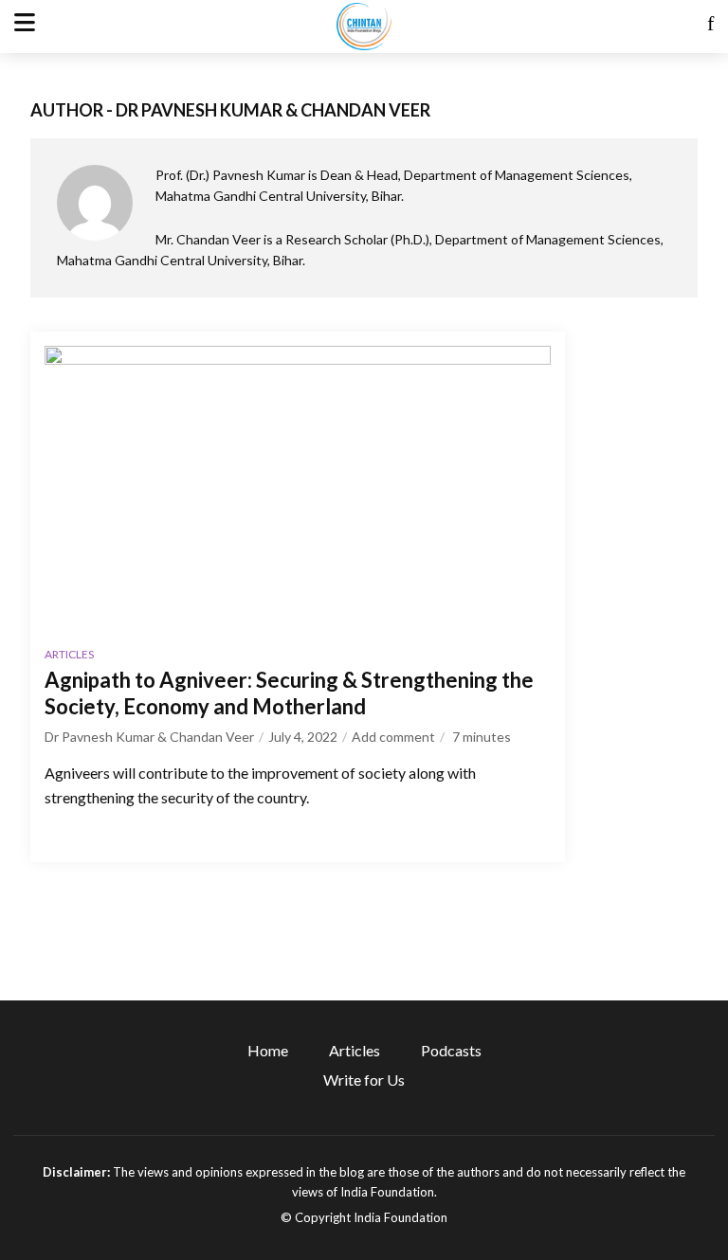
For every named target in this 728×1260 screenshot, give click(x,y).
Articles (69, 654)
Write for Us (364, 1080)
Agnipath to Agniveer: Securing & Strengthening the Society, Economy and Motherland (289, 693)
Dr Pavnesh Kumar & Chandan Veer (149, 737)
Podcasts (451, 1050)
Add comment (393, 737)
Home (267, 1050)
